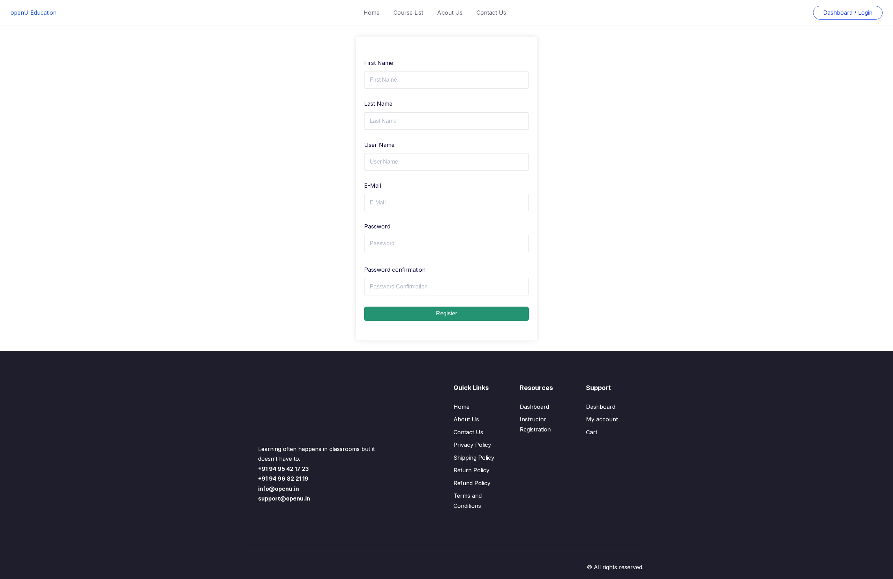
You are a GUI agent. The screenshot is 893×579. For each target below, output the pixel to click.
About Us (450, 12)
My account (602, 419)
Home (371, 12)
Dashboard (534, 406)
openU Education (33, 12)
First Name (378, 62)
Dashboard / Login (847, 12)
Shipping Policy (473, 457)
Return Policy (471, 470)
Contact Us (491, 12)
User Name (379, 144)
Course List (408, 12)
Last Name (378, 103)
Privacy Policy (472, 444)
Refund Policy (471, 483)
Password (377, 226)
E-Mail (372, 185)
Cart (591, 432)
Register (446, 313)
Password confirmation (395, 269)
